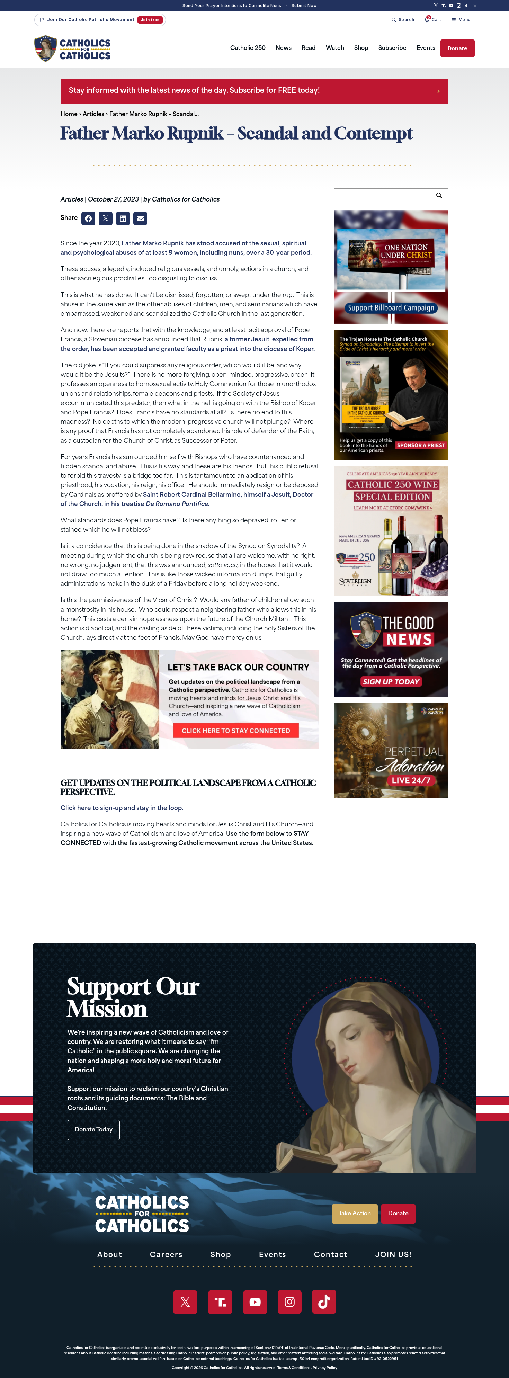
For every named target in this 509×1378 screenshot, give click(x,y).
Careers (166, 1255)
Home (69, 114)
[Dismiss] (475, 5)
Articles (93, 114)
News (284, 48)
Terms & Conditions (293, 1368)
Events (426, 48)
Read (309, 48)
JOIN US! (393, 1255)
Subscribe (392, 48)
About (109, 1255)
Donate (457, 48)
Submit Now (304, 5)
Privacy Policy (325, 1368)
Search (442, 199)
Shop (361, 48)
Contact (331, 1255)
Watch (335, 48)
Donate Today (94, 1130)
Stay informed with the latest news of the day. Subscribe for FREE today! (194, 91)
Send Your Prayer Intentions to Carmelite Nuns (232, 5)
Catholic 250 (248, 48)
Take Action (355, 1214)
